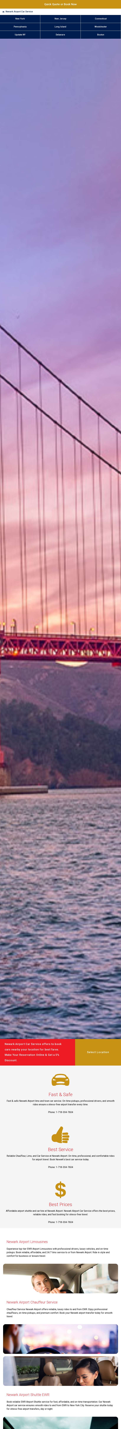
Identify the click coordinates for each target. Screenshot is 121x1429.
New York (20, 18)
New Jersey (60, 18)
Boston (100, 34)
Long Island (60, 26)
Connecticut (101, 18)
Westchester (101, 26)
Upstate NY (20, 34)
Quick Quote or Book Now (60, 4)
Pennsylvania (20, 26)
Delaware (60, 34)
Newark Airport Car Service (19, 11)
